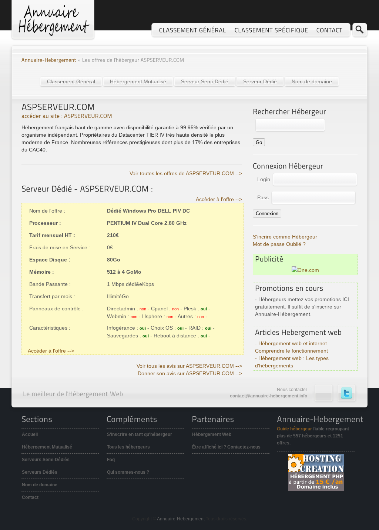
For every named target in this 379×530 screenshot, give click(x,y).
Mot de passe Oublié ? (279, 244)
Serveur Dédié (260, 81)
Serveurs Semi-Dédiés (46, 459)
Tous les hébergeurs (128, 447)
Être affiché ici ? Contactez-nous (226, 447)
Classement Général (71, 81)
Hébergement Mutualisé (138, 81)
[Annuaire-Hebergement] (48, 60)
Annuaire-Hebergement (181, 518)
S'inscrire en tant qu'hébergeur (139, 434)
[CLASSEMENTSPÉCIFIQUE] (271, 30)
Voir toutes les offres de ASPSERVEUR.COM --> (186, 173)
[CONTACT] (329, 30)
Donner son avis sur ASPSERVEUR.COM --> (190, 373)
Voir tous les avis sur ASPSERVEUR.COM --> (189, 366)
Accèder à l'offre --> (219, 199)
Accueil (30, 434)
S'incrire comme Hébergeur (285, 237)
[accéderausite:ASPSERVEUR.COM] (67, 116)
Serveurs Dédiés (39, 472)
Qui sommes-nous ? (128, 472)
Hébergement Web (211, 434)
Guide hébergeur (294, 428)
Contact (30, 497)
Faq (111, 459)
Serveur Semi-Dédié (204, 81)
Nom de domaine (312, 81)
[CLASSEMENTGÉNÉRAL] (193, 30)
